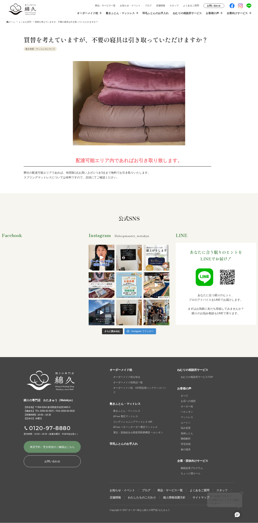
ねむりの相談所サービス (187, 13)
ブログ (148, 5)
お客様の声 (212, 13)
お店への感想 (188, 401)
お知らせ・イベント (130, 5)
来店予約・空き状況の (52, 446)
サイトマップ (201, 497)
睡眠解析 (186, 438)
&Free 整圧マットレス (125, 416)
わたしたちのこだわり (142, 497)
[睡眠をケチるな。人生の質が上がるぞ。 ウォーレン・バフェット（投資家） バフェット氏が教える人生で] (129, 312)
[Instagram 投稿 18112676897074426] (156, 285)
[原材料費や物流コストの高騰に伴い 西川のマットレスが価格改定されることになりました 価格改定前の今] (156, 257)
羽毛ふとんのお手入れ (155, 13)
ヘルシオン (187, 411)
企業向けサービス (237, 13)
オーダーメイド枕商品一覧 (128, 382)
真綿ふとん (187, 433)
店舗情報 (160, 5)
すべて (184, 395)
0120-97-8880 (50, 428)
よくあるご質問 (191, 5)
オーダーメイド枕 (87, 13)
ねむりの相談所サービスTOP (197, 377)
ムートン (186, 422)
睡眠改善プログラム (192, 468)
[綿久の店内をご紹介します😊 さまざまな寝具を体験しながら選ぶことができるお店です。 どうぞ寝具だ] (101, 312)
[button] (237, 514)
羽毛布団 (186, 444)
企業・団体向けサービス (192, 460)
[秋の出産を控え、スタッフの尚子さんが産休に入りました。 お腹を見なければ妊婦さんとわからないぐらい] (156, 312)
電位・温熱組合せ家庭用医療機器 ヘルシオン (138, 432)
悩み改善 (186, 427)
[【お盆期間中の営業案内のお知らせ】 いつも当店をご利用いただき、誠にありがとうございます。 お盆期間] (129, 285)
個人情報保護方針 (174, 497)
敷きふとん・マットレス (120, 13)
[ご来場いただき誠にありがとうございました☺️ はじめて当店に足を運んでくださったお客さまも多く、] (101, 285)
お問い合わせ (214, 5)
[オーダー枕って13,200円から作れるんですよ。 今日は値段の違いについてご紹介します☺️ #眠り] (101, 257)
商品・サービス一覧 (105, 5)
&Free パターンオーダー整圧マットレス (135, 427)
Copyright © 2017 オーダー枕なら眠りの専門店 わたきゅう (140, 510)
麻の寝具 (186, 449)
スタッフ (174, 5)
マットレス (187, 417)
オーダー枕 (187, 406)
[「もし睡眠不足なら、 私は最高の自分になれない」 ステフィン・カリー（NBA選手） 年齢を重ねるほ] (129, 257)
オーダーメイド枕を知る (126, 377)
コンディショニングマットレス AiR (132, 421)
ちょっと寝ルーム (190, 473)
